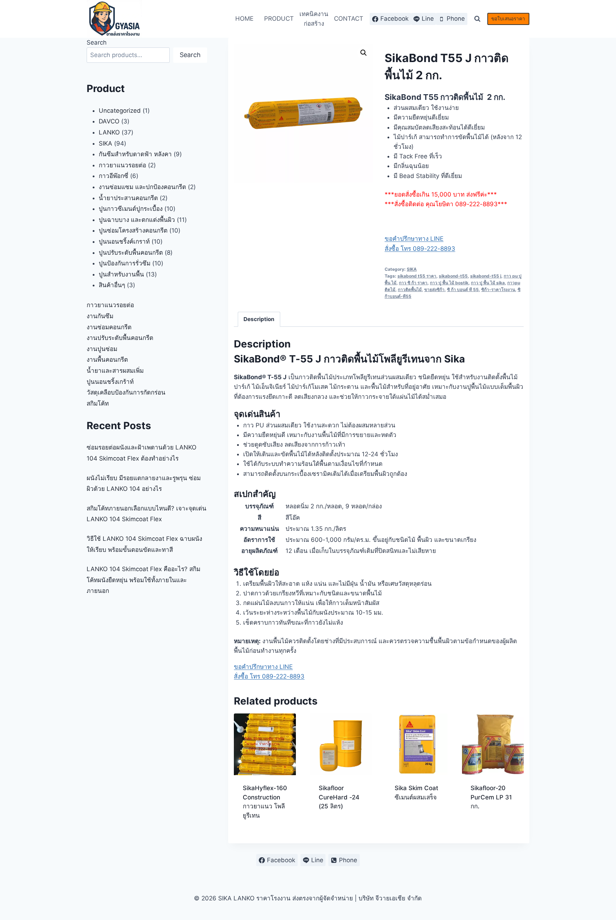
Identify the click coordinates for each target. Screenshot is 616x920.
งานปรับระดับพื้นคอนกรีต (120, 337)
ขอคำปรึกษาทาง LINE (414, 238)
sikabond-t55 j (485, 276)
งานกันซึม (100, 316)
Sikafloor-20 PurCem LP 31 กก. (491, 797)
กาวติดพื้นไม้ (410, 289)
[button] (363, 52)
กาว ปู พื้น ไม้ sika (488, 282)
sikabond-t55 (453, 276)
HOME (244, 18)
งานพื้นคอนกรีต (107, 359)
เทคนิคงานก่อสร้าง (313, 18)
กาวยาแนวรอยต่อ (110, 305)
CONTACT (348, 18)
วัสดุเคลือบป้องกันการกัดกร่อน (126, 392)
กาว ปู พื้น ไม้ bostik (449, 282)
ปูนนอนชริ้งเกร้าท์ (110, 381)
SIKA (412, 269)
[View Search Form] (477, 18)
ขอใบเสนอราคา (508, 18)
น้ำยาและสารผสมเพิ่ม (115, 370)
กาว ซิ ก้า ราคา (413, 282)
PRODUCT (279, 18)
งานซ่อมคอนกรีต (109, 327)
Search (97, 42)
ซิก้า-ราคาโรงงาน (498, 289)
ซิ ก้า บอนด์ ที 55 (463, 289)
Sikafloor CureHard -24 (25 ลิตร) (339, 797)
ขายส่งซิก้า (434, 289)
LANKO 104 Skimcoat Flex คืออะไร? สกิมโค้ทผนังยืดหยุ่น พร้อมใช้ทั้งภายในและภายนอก (143, 579)
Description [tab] (258, 319)
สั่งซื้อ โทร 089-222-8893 (420, 248)
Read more (334, 829)
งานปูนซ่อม (102, 348)
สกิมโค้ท (98, 403)
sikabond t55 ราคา (416, 276)
